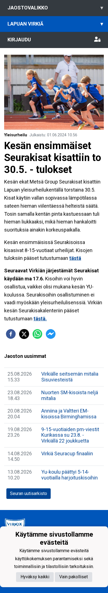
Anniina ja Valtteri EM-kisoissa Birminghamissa (68, 413)
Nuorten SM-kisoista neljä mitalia (69, 395)
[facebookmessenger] (51, 334)
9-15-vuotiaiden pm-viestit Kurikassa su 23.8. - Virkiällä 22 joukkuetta (70, 435)
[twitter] (24, 334)
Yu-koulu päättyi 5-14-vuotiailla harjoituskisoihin (69, 475)
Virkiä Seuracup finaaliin (67, 453)
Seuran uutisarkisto (28, 493)
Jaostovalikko (55, 8)
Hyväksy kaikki (34, 576)
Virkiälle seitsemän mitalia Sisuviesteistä (69, 377)
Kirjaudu (19, 39)
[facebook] (11, 334)
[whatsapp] (37, 334)
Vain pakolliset (73, 576)
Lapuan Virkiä (55, 24)
